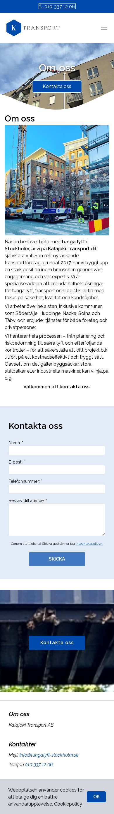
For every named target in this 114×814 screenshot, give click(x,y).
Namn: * (16, 443)
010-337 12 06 (59, 6)
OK (96, 796)
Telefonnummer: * (25, 481)
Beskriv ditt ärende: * (28, 500)
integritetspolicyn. (89, 544)
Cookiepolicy (68, 804)
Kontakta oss (57, 86)
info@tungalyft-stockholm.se (49, 755)
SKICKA (57, 559)
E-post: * (17, 462)
